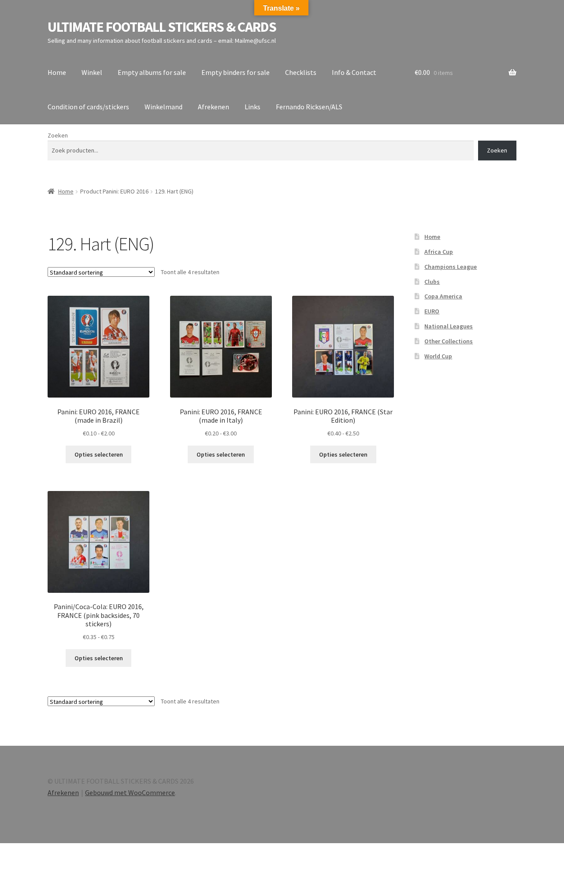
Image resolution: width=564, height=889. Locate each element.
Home (57, 72)
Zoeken (58, 135)
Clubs (432, 282)
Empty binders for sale (235, 72)
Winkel (92, 72)
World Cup (438, 356)
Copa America (443, 296)
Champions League (450, 267)
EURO (431, 311)
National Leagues (448, 326)
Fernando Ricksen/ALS (309, 106)
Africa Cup (438, 252)
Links (252, 106)
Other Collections (448, 341)
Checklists (300, 72)
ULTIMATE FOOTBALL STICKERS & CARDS (162, 27)
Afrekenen (213, 106)
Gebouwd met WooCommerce (130, 792)
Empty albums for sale (152, 72)
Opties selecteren (98, 454)
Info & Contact (354, 72)
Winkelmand (163, 106)
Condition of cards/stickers (88, 106)
